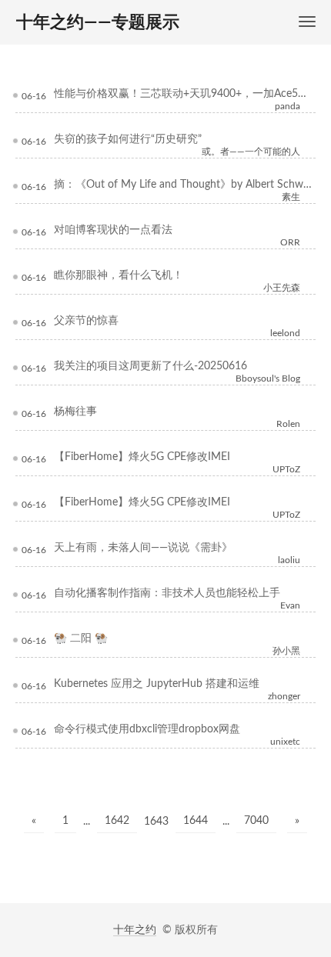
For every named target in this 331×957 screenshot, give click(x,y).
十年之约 (134, 930)
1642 (117, 820)
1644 (195, 820)
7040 (256, 820)
